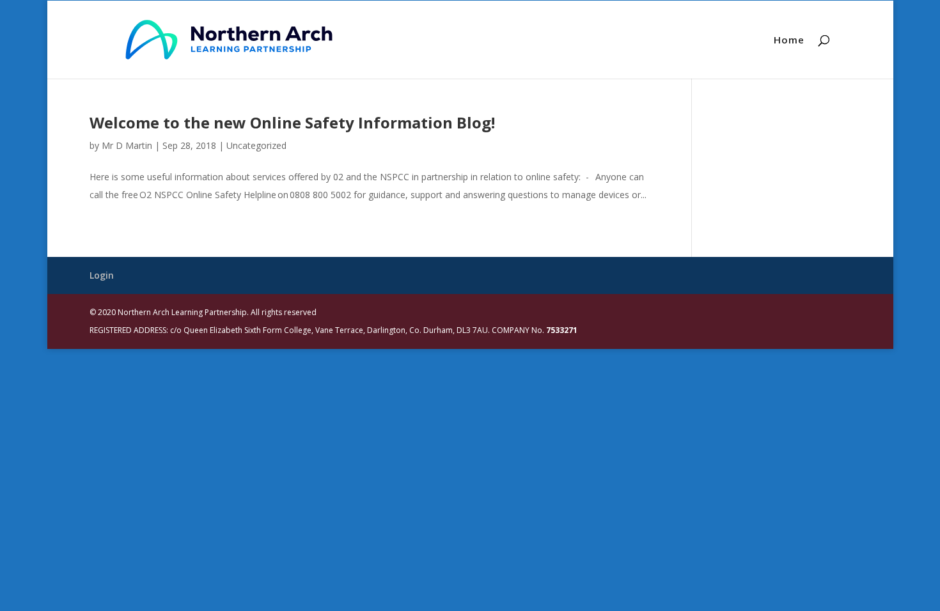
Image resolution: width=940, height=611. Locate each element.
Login (102, 275)
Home (789, 40)
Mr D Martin (127, 145)
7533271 (561, 330)
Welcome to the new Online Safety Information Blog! (292, 122)
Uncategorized (256, 145)
